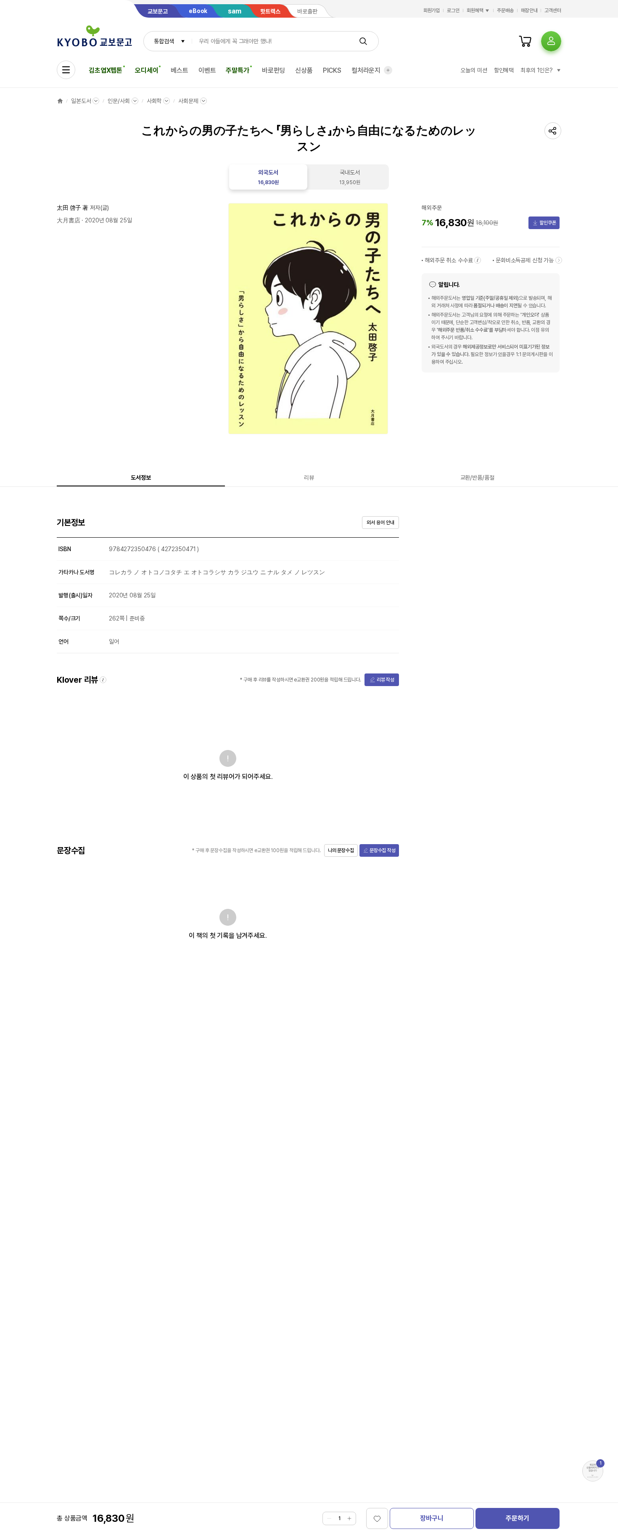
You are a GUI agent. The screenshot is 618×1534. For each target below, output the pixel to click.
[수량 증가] (349, 1518)
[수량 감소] (329, 1518)
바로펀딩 (273, 70)
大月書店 (68, 220)
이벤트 (207, 70)
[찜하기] (377, 1518)
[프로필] (551, 41)
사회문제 (188, 101)
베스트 (179, 70)
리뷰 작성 (385, 680)
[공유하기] (552, 130)
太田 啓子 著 (72, 207)
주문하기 (517, 1518)
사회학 (154, 101)
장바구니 (431, 1518)
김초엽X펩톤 (105, 70)
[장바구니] (525, 41)
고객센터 (552, 10)
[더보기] (388, 70)
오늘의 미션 (473, 70)
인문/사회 (118, 101)
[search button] (363, 41)
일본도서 (81, 101)
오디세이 (146, 70)
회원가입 (431, 10)
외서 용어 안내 (380, 522)
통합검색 (164, 41)
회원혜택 (475, 10)
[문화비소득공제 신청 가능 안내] (558, 260)
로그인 (453, 10)
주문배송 (505, 10)
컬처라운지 (365, 70)
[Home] (60, 101)
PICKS (332, 70)
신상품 (304, 70)
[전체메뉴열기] (66, 70)
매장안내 (529, 10)
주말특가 (237, 70)
